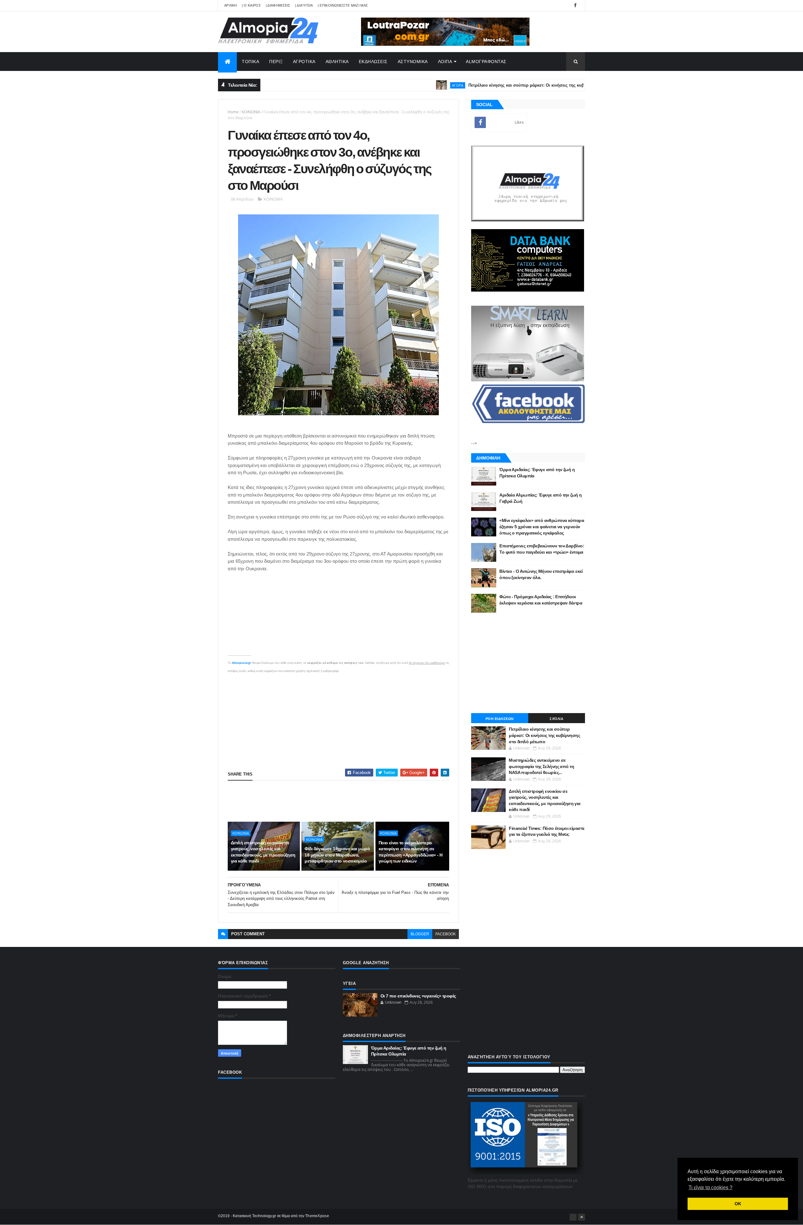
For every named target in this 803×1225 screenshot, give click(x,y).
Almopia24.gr (241, 663)
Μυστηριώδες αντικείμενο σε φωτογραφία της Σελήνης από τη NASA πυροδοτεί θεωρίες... (541, 766)
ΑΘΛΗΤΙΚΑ (337, 61)
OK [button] (738, 1203)
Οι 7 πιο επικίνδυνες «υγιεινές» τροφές (418, 995)
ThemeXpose (317, 1216)
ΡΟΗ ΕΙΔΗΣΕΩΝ (500, 719)
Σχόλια (556, 719)
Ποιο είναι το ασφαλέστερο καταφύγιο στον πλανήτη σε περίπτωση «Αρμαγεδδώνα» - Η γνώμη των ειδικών (411, 852)
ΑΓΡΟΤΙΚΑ (304, 61)
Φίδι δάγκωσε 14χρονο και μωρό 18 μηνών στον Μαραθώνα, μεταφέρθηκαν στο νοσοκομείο (337, 854)
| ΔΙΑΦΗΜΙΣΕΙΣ (278, 5)
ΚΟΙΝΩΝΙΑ (251, 112)
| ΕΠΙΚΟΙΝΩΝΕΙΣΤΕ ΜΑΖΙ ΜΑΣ (343, 5)
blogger (420, 934)
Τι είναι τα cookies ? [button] (710, 1187)
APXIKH (230, 5)
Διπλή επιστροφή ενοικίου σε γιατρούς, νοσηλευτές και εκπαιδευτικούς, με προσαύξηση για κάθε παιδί (263, 852)
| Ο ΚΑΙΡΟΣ (251, 5)
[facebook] (575, 5)
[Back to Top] (581, 1217)
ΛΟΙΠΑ (445, 61)
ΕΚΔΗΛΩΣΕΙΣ (373, 61)
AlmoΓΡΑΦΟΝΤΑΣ (486, 61)
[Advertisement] (338, 718)
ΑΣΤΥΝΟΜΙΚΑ (413, 61)
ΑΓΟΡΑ (411, 85)
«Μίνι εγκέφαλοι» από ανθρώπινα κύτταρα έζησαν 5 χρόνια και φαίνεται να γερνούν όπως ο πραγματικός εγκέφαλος (541, 526)
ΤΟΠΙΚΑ (250, 61)
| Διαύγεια (304, 5)
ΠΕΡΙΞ (276, 61)
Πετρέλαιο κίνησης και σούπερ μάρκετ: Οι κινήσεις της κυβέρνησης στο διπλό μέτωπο (508, 85)
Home (233, 112)
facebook (445, 934)
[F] (573, 1217)
